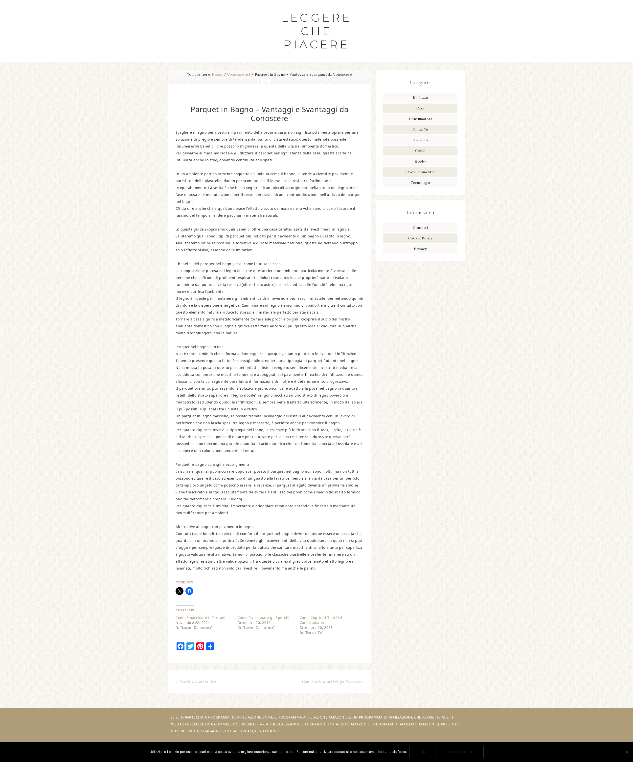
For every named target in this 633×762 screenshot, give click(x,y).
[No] (626, 752)
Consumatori (420, 119)
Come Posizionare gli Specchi (264, 617)
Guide (420, 150)
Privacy (420, 249)
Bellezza (420, 97)
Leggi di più (461, 752)
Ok (423, 752)
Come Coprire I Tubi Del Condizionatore (321, 620)
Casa (420, 108)
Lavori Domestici (420, 172)
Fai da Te (420, 129)
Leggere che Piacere (316, 31)
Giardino (420, 140)
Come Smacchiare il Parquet (201, 617)
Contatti (420, 227)
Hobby (420, 161)
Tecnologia (420, 182)
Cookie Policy (420, 238)
